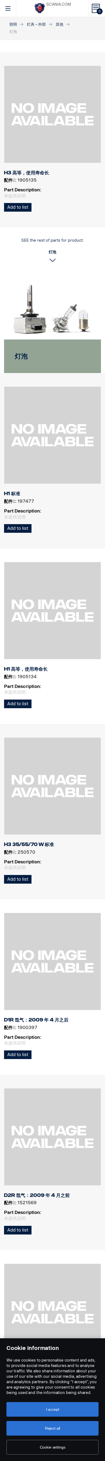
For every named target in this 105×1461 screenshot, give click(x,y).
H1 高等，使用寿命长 (26, 669)
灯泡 (21, 356)
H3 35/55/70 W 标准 (29, 844)
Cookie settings (52, 1447)
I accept (52, 1409)
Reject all (52, 1428)
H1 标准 (12, 493)
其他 (59, 24)
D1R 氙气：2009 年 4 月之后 (36, 1020)
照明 (13, 24)
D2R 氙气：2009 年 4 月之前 (37, 1195)
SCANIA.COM (58, 4)
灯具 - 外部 (36, 24)
